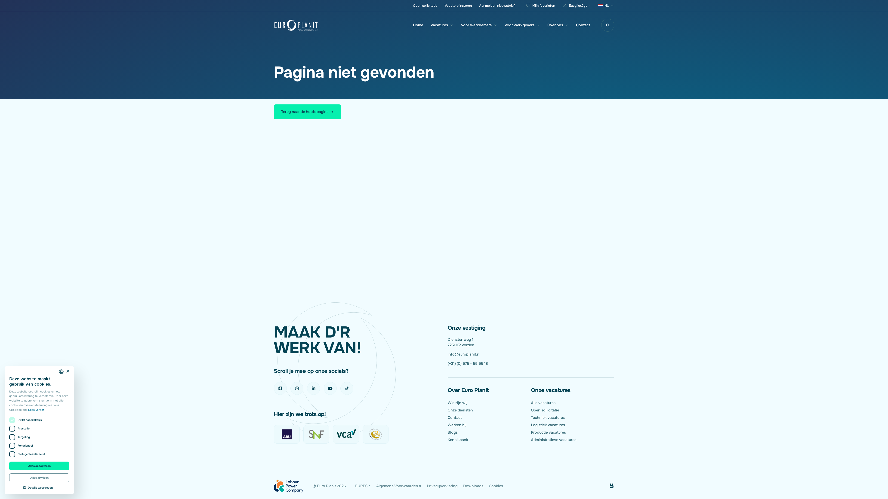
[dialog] (39, 430)
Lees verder (36, 410)
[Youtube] (330, 388)
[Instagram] (296, 388)
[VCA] (346, 434)
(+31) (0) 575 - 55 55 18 (468, 363)
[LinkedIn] (313, 388)
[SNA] (375, 434)
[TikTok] (346, 388)
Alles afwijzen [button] (39, 478)
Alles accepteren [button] (39, 466)
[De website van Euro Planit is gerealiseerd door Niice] (606, 486)
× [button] (67, 371)
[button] (39, 487)
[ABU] (287, 434)
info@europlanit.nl (464, 354)
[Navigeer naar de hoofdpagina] (296, 25)
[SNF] (316, 434)
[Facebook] (280, 388)
